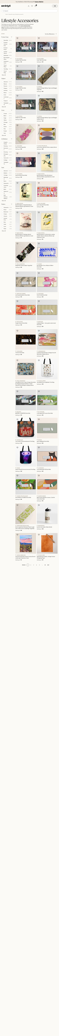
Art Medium (4, 139)
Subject (3, 78)
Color (2, 110)
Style (2, 167)
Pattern (3, 204)
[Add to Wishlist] (17, 38)
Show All (4, 75)
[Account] (28, 6)
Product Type (4, 37)
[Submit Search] (3, 10)
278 (45, 564)
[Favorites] (32, 6)
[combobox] (29, 10)
